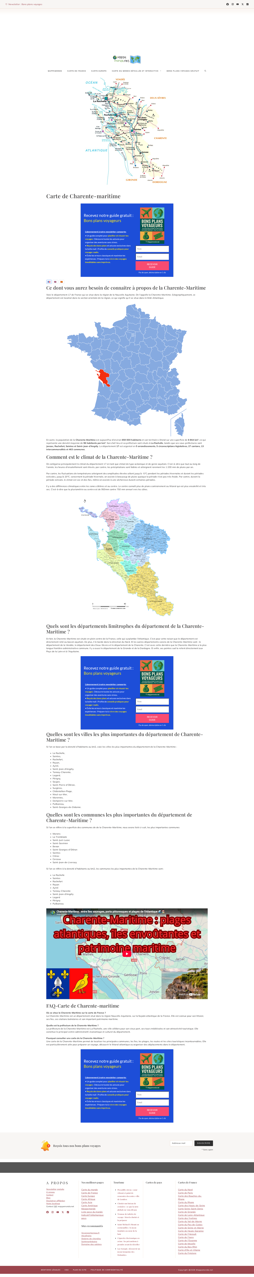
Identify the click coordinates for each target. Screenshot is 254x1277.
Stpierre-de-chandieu (91, 1238)
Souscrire (203, 1143)
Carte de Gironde (187, 1212)
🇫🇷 (49, 282)
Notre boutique (53, 1203)
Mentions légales (50, 1270)
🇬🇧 (55, 282)
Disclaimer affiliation (55, 1201)
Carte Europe (99, 71)
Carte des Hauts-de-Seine (191, 1205)
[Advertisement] (127, 30)
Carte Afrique (88, 1199)
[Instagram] (233, 4)
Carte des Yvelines (187, 1218)
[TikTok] (237, 4)
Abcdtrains (86, 1235)
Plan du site (80, 1270)
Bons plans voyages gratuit (183, 71)
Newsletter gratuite (55, 1189)
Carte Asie (86, 1202)
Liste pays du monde (92, 1212)
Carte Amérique (89, 1205)
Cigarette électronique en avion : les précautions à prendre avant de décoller (128, 1241)
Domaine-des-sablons (91, 1244)
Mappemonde (55, 71)
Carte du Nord (185, 1189)
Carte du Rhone (186, 1202)
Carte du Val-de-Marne (190, 1221)
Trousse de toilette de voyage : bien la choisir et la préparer (128, 1217)
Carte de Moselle (186, 1243)
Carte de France (76, 71)
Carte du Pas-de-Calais (190, 1224)
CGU (67, 1270)
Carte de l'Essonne (187, 1240)
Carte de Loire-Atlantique (191, 1215)
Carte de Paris (185, 1192)
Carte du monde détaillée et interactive (135, 71)
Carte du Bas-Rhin (187, 1246)
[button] (205, 71)
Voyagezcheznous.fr (90, 1233)
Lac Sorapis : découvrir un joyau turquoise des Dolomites (128, 1251)
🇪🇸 (61, 282)
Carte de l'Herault (187, 1234)
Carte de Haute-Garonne (191, 1231)
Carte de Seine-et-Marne (191, 1227)
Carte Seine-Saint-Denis (190, 1208)
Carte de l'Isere (186, 1237)
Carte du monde (89, 1189)
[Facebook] (227, 4)
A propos (50, 1192)
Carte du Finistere (187, 1253)
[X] (242, 4)
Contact (49, 1195)
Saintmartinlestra (89, 1241)
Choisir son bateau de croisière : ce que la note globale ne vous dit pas (127, 1206)
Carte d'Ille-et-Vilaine (189, 1250)
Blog (48, 1198)
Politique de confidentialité (107, 1270)
